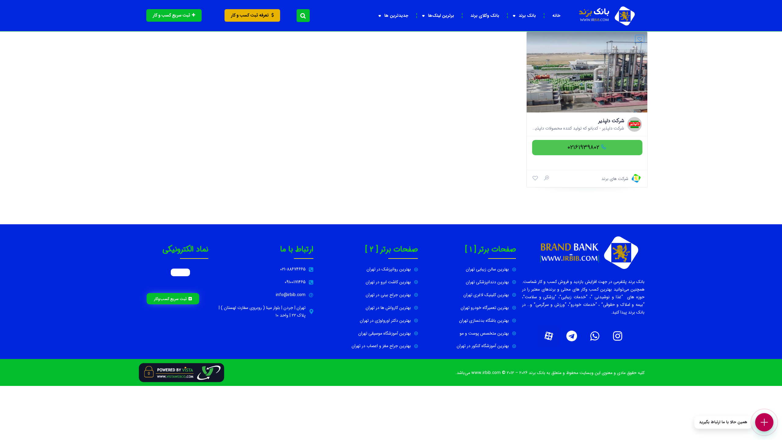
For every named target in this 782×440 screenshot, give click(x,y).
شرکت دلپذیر (611, 121)
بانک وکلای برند (484, 15)
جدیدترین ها (396, 15)
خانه (556, 15)
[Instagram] (617, 336)
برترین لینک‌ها (441, 15)
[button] (303, 15)
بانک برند (527, 15)
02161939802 (583, 147)
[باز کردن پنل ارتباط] (764, 422)
